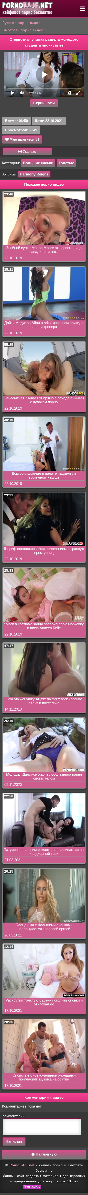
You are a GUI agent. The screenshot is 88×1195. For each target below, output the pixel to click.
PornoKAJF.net (22, 1165)
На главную (46, 1154)
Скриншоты (44, 103)
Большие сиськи (38, 163)
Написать (14, 1141)
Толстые (66, 163)
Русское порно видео (21, 23)
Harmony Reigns (34, 174)
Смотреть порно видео (23, 30)
